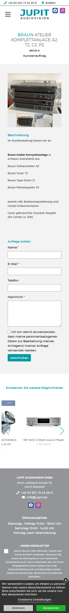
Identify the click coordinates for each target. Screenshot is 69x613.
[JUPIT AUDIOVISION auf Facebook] (55, 10)
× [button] (66, 580)
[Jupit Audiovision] (34, 14)
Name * (13, 247)
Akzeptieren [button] (51, 608)
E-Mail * (13, 264)
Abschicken (19, 358)
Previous (11, 93)
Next (57, 93)
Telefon (13, 280)
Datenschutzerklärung (20, 573)
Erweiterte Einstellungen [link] (34, 599)
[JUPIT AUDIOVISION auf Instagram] (62, 10)
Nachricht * (16, 297)
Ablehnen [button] (18, 608)
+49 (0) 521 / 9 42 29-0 (22, 3)
